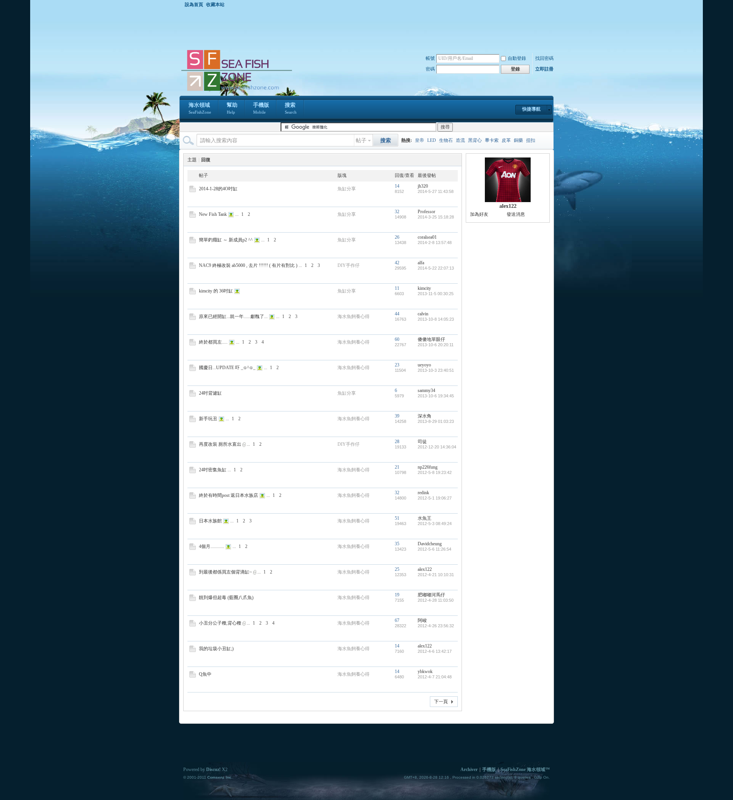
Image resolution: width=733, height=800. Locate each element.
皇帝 (419, 140)
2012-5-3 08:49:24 (435, 523)
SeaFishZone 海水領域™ (525, 769)
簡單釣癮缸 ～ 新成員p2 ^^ (226, 240)
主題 (192, 159)
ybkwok (425, 671)
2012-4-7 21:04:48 (435, 677)
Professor (426, 211)
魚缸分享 (346, 188)
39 (397, 416)
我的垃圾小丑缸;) (216, 648)
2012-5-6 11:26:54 (434, 549)
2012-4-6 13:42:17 (435, 651)
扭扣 (530, 140)
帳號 (430, 58)
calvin (423, 313)
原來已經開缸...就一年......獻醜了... (233, 316)
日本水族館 (210, 521)
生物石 (446, 140)
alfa (421, 262)
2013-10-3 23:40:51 (436, 370)
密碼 (430, 69)
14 (397, 186)
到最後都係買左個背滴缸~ (225, 572)
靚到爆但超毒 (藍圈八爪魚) (226, 597)
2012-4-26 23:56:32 (436, 625)
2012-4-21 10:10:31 (436, 574)
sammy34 (426, 390)
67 (397, 620)
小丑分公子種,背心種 (220, 623)
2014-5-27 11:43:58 (436, 191)
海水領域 (200, 108)
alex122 (425, 569)
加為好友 (479, 214)
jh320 (423, 186)
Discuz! (213, 769)
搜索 (291, 108)
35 (397, 543)
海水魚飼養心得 (353, 316)
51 (397, 518)
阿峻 (422, 620)
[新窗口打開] (192, 190)
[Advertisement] (368, 28)
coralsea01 (427, 237)
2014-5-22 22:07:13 (436, 268)
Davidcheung (430, 543)
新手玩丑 (208, 418)
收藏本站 (215, 4)
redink (423, 492)
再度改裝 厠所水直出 (220, 444)
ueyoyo (424, 365)
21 (397, 467)
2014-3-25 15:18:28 (436, 217)
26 (397, 237)
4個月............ (211, 546)
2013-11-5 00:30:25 (436, 293)
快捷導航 (531, 109)
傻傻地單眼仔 (431, 339)
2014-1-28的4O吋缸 (218, 188)
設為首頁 (194, 4)
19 (397, 595)
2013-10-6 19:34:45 (436, 396)
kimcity (424, 288)
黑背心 (475, 140)
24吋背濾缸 (210, 393)
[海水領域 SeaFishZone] (236, 91)
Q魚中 (205, 674)
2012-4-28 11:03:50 (436, 600)
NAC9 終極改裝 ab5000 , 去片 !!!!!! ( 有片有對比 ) (248, 265)
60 (397, 339)
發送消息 (516, 214)
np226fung (428, 467)
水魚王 (424, 518)
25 (397, 569)
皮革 (506, 140)
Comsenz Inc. (219, 777)
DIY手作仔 (348, 265)
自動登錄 (517, 58)
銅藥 (518, 140)
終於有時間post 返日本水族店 (228, 495)
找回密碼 (544, 58)
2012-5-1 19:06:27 (435, 498)
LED (431, 140)
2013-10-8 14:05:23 (436, 319)
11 (397, 288)
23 (397, 365)
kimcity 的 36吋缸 (216, 291)
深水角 (424, 416)
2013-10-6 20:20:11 (436, 344)
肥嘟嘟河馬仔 (431, 595)
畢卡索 (492, 140)
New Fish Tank (213, 214)
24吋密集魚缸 (212, 469)
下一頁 (441, 701)
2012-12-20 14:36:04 (437, 447)
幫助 (232, 108)
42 (397, 262)
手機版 (261, 108)
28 (397, 441)
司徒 (422, 441)
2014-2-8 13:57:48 (435, 242)
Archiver (469, 769)
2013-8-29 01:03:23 (436, 421)
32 (397, 211)
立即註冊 (544, 69)
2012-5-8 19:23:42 (435, 472)
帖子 (361, 140)
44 (397, 313)
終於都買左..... (213, 342)
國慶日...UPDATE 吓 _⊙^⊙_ (227, 367)
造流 (460, 140)
